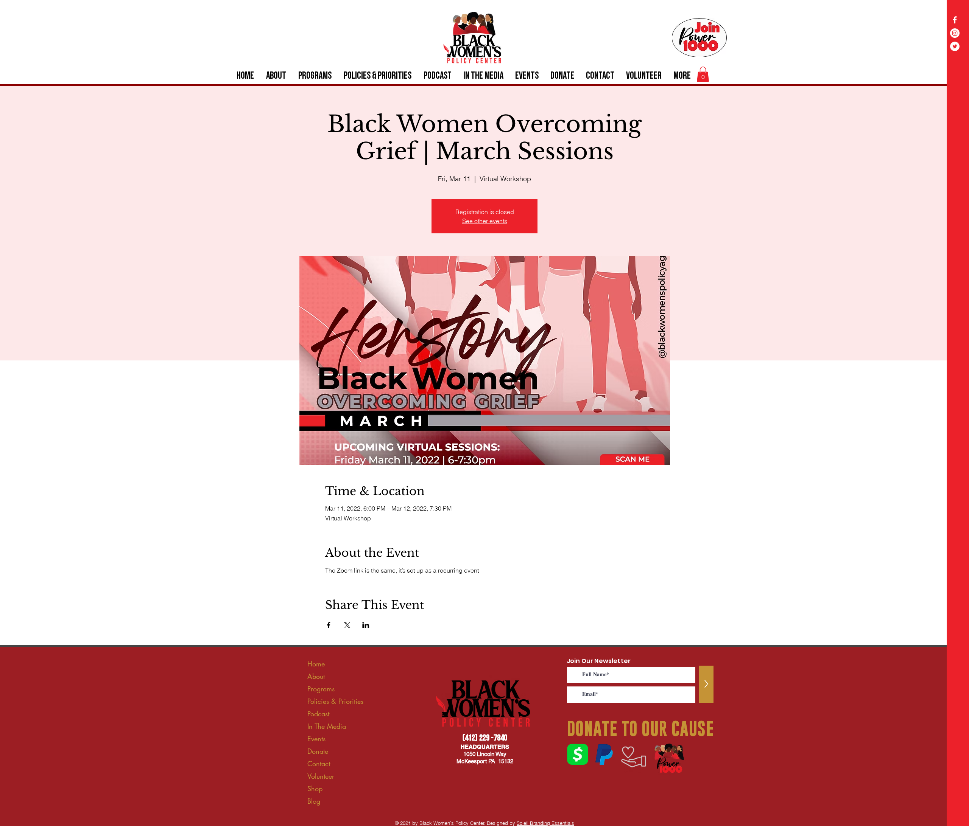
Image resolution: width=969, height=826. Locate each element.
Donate (317, 751)
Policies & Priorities (335, 701)
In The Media (326, 726)
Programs (321, 688)
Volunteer (320, 776)
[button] (702, 74)
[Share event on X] (347, 625)
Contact (318, 763)
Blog (313, 801)
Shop (314, 788)
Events (316, 738)
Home (316, 663)
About (316, 676)
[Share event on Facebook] (328, 625)
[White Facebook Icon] (955, 20)
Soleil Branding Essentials (545, 823)
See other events (484, 221)
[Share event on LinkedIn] (365, 625)
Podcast (318, 713)
